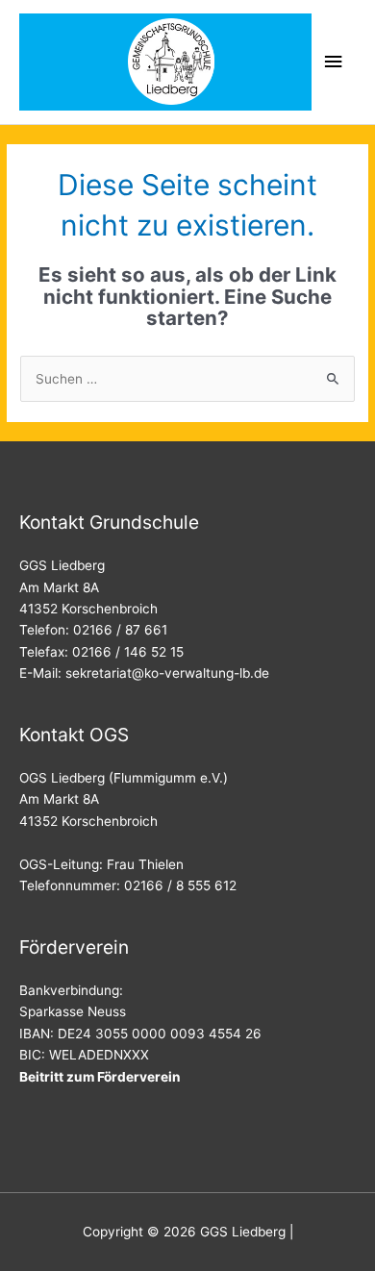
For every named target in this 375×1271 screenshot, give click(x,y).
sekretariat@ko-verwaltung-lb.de (167, 673)
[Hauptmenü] (334, 62)
